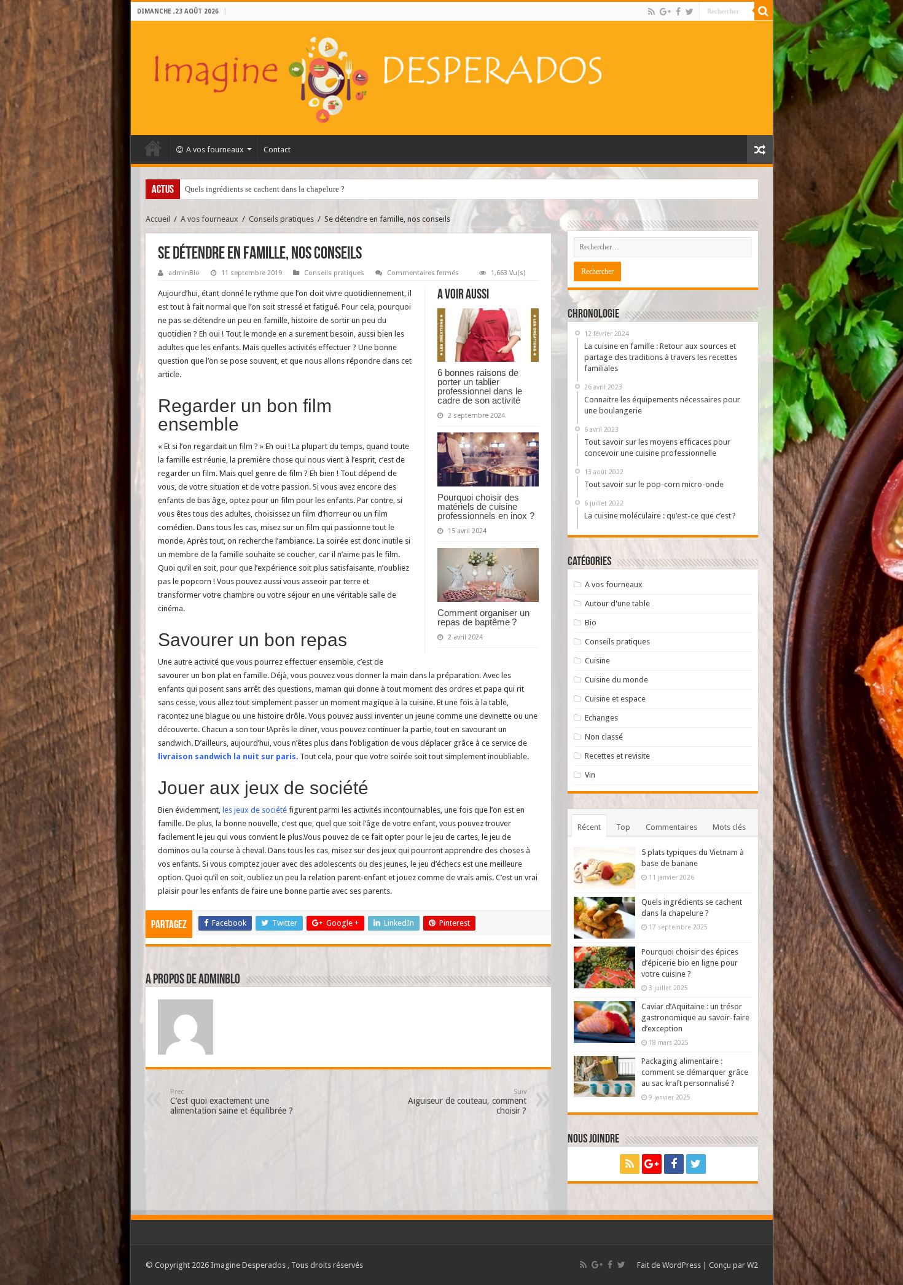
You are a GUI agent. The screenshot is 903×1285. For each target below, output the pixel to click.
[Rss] (651, 11)
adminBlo (184, 273)
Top (623, 827)
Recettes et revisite (617, 755)
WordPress (681, 1265)
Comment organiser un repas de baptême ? (483, 617)
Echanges (601, 717)
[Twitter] (689, 11)
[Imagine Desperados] (452, 78)
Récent (589, 827)
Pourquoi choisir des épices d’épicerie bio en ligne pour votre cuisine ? (302, 188)
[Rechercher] (763, 11)
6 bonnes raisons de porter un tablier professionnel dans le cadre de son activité (479, 386)
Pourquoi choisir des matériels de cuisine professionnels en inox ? (485, 506)
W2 (752, 1265)
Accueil (153, 148)
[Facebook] (678, 11)
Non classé (604, 736)
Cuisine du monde (616, 679)
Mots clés (729, 827)
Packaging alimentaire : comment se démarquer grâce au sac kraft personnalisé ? (694, 1072)
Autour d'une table (617, 603)
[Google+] (665, 11)
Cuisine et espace (615, 698)
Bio (590, 622)
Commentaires (671, 827)
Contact (277, 149)
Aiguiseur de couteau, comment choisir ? (467, 1101)
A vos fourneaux (215, 149)
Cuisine (597, 660)
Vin (590, 774)
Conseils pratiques (281, 219)
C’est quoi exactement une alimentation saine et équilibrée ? (231, 1101)
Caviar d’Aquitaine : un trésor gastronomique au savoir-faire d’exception (695, 1017)
